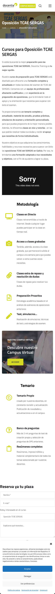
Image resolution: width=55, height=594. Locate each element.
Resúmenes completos (29, 446)
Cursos (13, 28)
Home (4, 28)
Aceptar (27, 568)
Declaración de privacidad (29, 590)
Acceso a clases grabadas (31, 241)
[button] (51, 544)
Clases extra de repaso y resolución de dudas (30, 275)
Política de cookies (14, 590)
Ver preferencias (28, 583)
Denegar (27, 576)
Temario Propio (25, 395)
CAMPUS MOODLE (27, 5)
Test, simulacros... (27, 314)
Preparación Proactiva (29, 296)
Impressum (43, 590)
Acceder (15, 362)
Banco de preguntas (28, 428)
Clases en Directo (26, 214)
